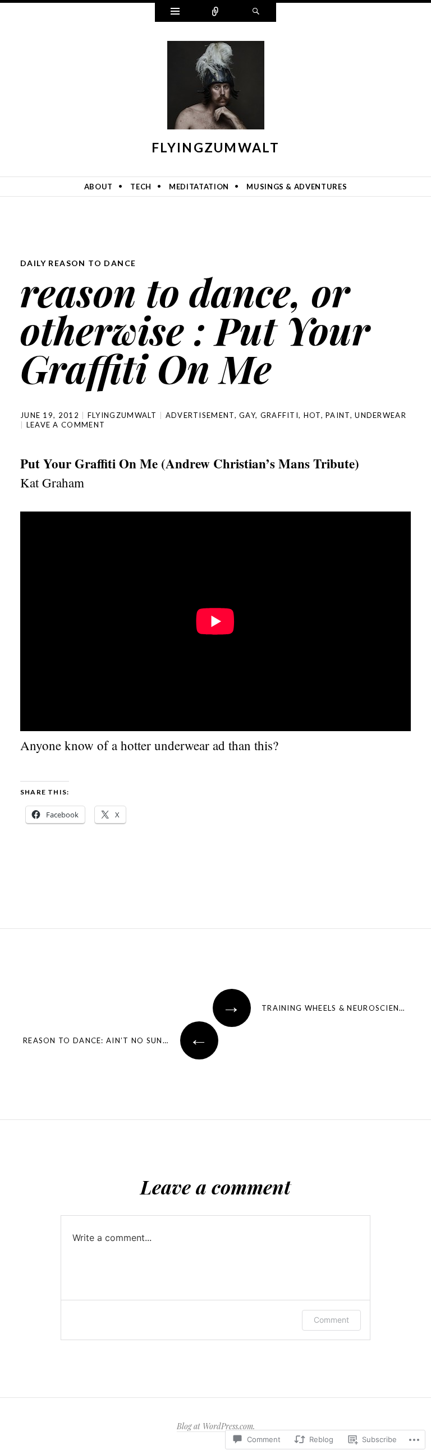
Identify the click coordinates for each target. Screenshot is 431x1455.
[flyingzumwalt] (215, 87)
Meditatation (199, 186)
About (98, 186)
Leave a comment (66, 424)
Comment (331, 1319)
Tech (141, 186)
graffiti (279, 415)
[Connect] (215, 12)
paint (337, 415)
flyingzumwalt (215, 147)
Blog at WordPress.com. (216, 1426)
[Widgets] (175, 12)
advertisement (200, 415)
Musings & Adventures (296, 186)
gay (247, 415)
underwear (380, 415)
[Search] (256, 12)
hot (312, 415)
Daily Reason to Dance (78, 263)
